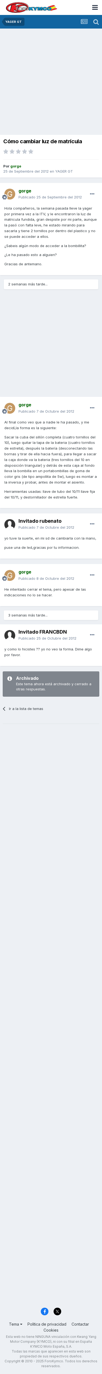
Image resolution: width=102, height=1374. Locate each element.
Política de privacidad (46, 1324)
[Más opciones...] (92, 194)
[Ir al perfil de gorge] (9, 194)
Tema (14, 1324)
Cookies (51, 1330)
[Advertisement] (51, 82)
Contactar (80, 1324)
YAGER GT (64, 171)
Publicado (50, 197)
